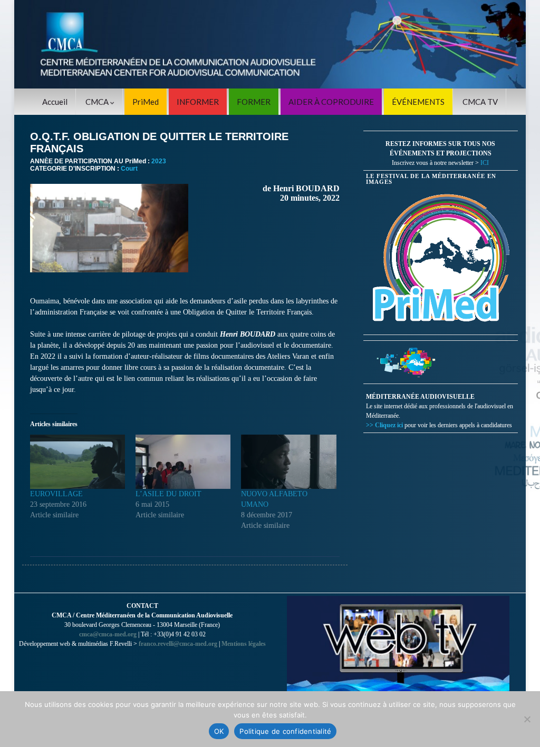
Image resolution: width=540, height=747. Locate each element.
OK (219, 731)
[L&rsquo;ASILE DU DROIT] (183, 462)
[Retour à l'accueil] (270, 44)
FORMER (254, 101)
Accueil (55, 101)
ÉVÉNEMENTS (418, 101)
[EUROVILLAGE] (77, 462)
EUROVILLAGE (56, 494)
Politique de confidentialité (285, 731)
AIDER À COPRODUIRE (331, 101)
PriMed (145, 101)
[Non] (527, 719)
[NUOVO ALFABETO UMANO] (288, 462)
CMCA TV (480, 101)
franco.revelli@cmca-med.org (178, 643)
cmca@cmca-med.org (108, 634)
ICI (484, 162)
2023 (158, 161)
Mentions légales (243, 643)
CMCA (97, 101)
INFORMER (198, 101)
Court (129, 168)
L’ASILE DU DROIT (168, 494)
